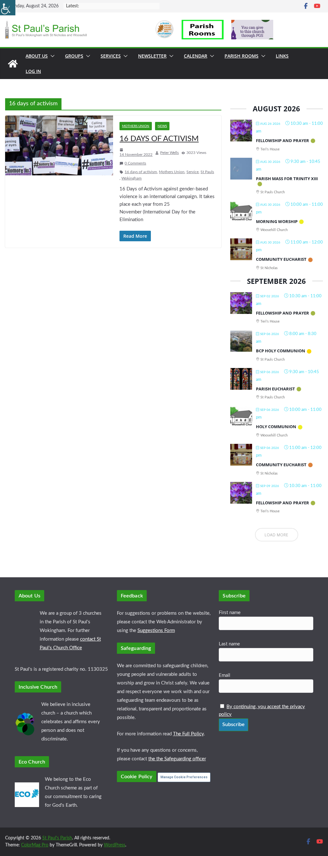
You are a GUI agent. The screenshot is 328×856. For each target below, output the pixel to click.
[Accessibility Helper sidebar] (7, 7)
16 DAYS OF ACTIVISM (159, 139)
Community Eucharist (281, 259)
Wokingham (131, 178)
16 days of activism (141, 172)
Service (192, 172)
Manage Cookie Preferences (184, 777)
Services (111, 56)
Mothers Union (135, 126)
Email (224, 675)
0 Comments (135, 163)
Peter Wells (169, 153)
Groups (74, 56)
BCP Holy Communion (280, 351)
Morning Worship (277, 221)
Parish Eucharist (275, 389)
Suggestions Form (156, 630)
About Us (37, 56)
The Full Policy (188, 734)
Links (282, 56)
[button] (51, 56)
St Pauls (207, 172)
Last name (229, 644)
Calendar (195, 56)
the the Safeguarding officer (177, 758)
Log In (33, 71)
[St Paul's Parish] (12, 63)
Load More (277, 535)
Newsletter (152, 56)
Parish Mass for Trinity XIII (287, 178)
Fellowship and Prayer (282, 140)
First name (230, 612)
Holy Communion (276, 426)
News (162, 126)
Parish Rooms (241, 56)
